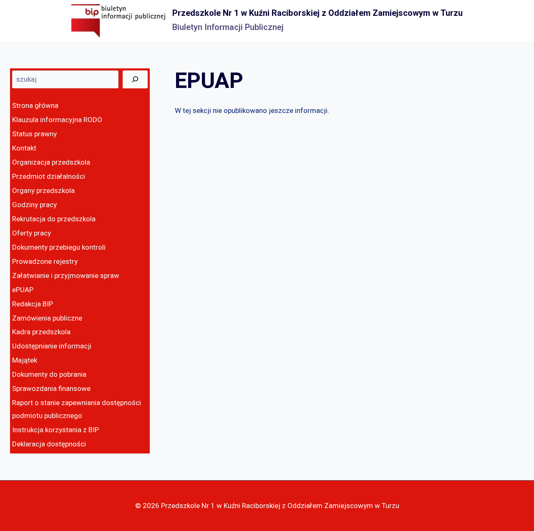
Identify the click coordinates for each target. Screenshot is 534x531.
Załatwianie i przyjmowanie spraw (65, 276)
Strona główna (35, 105)
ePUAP (22, 290)
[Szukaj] (135, 79)
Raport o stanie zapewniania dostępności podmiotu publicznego (76, 409)
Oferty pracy (31, 233)
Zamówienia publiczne (47, 318)
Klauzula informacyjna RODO (57, 120)
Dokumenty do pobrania (49, 374)
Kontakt (24, 148)
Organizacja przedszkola (51, 162)
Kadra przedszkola (41, 332)
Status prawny (34, 134)
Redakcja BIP (32, 304)
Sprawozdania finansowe (51, 388)
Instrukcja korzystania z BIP (55, 430)
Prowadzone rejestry (45, 261)
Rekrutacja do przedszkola (54, 219)
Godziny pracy (34, 205)
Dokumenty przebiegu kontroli (59, 247)
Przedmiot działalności (48, 176)
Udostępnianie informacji (51, 346)
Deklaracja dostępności (49, 444)
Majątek (24, 360)
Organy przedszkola (43, 190)
